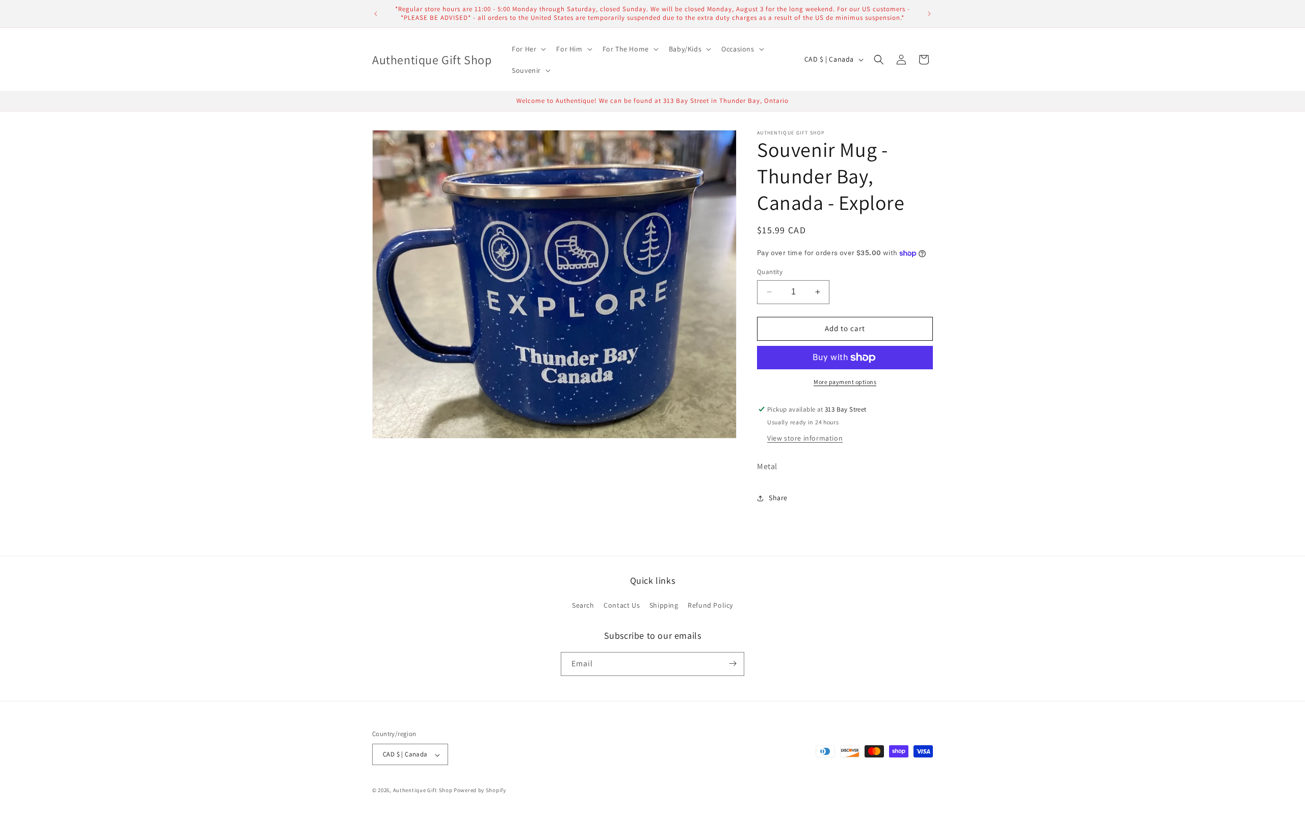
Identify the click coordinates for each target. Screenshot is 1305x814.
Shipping (663, 605)
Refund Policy (710, 605)
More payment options (845, 382)
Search (583, 605)
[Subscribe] (732, 663)
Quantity (769, 271)
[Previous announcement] (375, 13)
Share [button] (778, 497)
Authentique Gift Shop (423, 790)
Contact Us (622, 605)
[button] (528, 49)
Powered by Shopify (480, 790)
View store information (805, 438)
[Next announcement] (929, 13)
